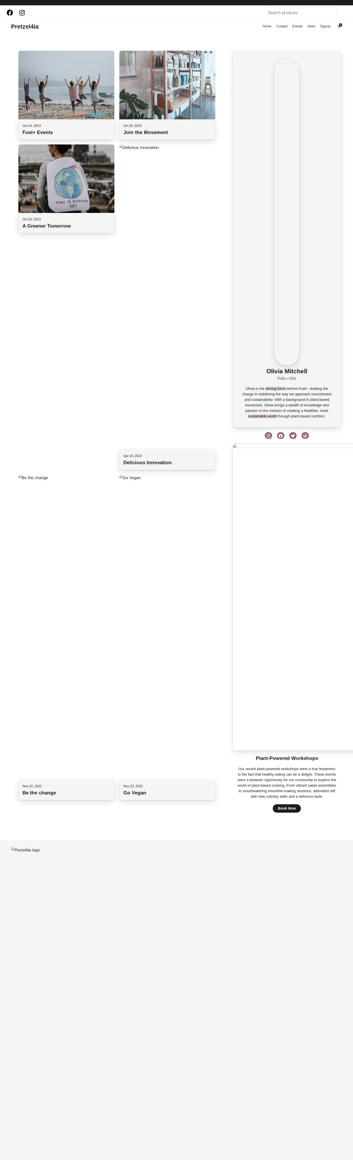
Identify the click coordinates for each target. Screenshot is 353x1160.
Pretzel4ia (25, 26)
